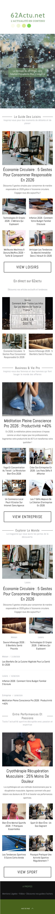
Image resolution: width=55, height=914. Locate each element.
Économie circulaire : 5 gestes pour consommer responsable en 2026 (27, 175)
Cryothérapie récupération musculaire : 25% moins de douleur (27, 776)
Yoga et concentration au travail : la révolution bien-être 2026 (14, 470)
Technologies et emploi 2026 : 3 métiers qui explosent (14, 220)
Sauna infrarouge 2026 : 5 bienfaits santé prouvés (14, 645)
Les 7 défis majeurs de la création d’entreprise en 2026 (41, 502)
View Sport (28, 872)
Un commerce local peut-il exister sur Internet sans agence (14, 502)
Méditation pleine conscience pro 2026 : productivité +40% (27, 423)
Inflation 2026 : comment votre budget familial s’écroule (41, 220)
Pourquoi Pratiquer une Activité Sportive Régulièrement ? (41, 857)
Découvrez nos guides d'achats (39, 893)
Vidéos (22, 893)
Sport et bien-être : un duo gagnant (40, 824)
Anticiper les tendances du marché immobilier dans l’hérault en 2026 (40, 252)
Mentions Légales (9, 893)
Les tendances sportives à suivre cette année (14, 856)
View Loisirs (27, 267)
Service (27, 300)
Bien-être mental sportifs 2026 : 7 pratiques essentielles (14, 825)
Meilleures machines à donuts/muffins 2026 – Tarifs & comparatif (14, 252)
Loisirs (27, 582)
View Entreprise (27, 516)
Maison (14, 637)
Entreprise (6, 695)
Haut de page (25, 909)
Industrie (27, 66)
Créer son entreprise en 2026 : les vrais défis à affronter (41, 470)
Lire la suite (27, 321)
